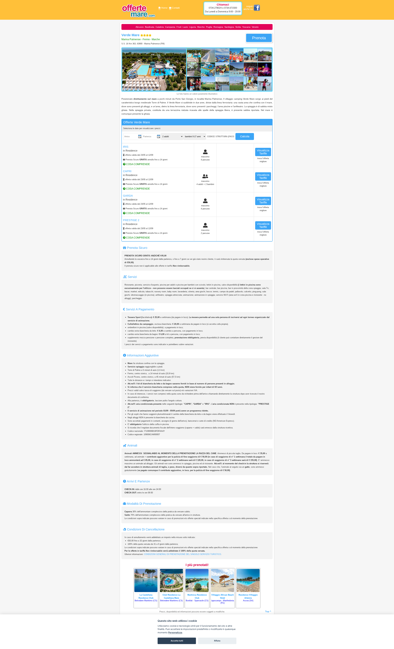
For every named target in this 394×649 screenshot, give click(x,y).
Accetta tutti (177, 640)
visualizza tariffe (263, 152)
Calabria (160, 27)
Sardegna (229, 27)
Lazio (185, 27)
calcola (244, 136)
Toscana (246, 27)
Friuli (179, 27)
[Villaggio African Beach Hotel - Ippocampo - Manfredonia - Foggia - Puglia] (222, 569)
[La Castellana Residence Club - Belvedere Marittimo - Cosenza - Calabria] (146, 569)
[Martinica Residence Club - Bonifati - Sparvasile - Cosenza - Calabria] (197, 569)
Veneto (255, 27)
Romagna (218, 27)
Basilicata (149, 27)
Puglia (209, 27)
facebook (257, 8)
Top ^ (268, 611)
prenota (259, 38)
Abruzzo (140, 27)
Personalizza (175, 632)
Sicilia (238, 27)
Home (164, 7)
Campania (170, 27)
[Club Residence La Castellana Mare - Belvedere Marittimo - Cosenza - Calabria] (171, 569)
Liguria (192, 27)
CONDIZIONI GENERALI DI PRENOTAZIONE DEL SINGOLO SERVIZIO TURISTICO (182, 554)
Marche (201, 27)
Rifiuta (217, 640)
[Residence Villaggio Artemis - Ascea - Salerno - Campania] (248, 569)
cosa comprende (137, 164)
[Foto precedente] (126, 70)
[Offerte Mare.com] (138, 19)
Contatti (176, 7)
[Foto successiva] (183, 70)
